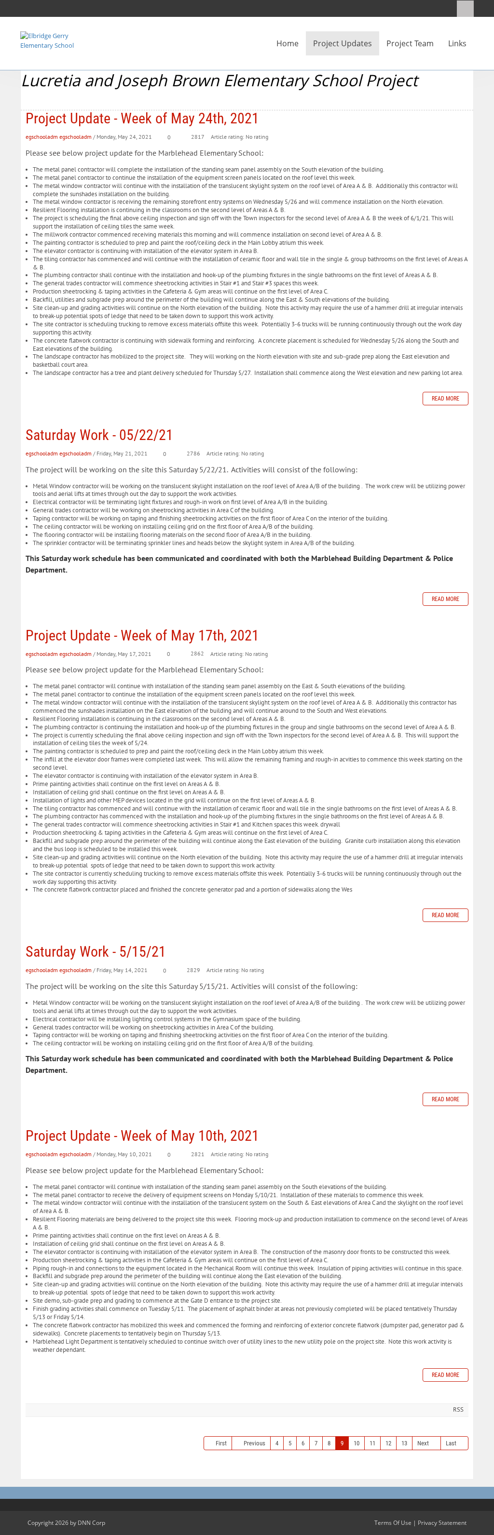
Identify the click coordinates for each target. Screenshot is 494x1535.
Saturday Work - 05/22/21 (99, 435)
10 (356, 1443)
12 (388, 1443)
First (221, 1443)
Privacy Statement (442, 1523)
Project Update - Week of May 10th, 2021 (142, 1135)
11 (372, 1443)
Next (423, 1443)
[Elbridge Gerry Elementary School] (49, 40)
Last (451, 1443)
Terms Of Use (393, 1523)
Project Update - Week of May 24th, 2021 (142, 118)
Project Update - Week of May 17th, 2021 (142, 635)
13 (404, 1443)
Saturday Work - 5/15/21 (96, 951)
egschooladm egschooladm (59, 136)
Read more (445, 398)
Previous (254, 1443)
